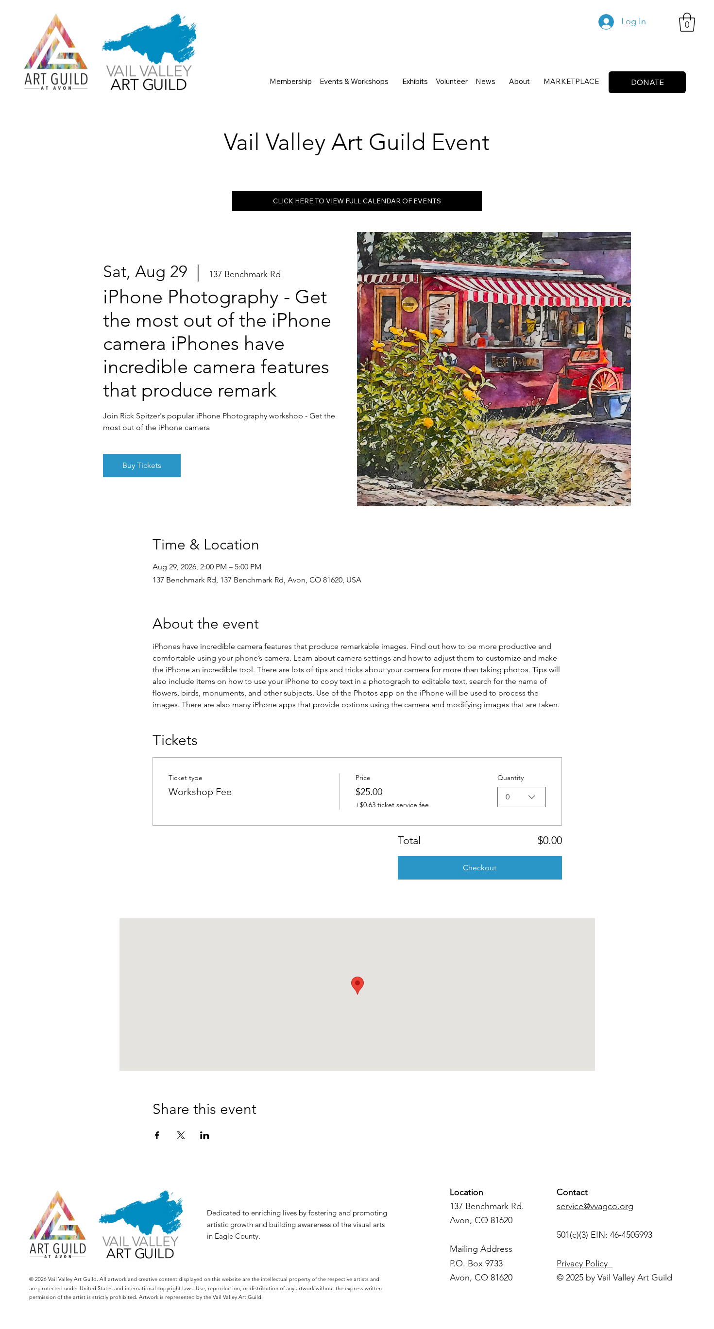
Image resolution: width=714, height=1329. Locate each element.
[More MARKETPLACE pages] (603, 81)
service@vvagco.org (595, 1206)
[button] (687, 22)
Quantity (510, 777)
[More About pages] (534, 81)
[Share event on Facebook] (157, 1135)
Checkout (479, 867)
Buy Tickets (141, 465)
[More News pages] (499, 81)
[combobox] (521, 797)
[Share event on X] (181, 1135)
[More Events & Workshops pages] (392, 81)
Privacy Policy (584, 1263)
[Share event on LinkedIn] (204, 1135)
